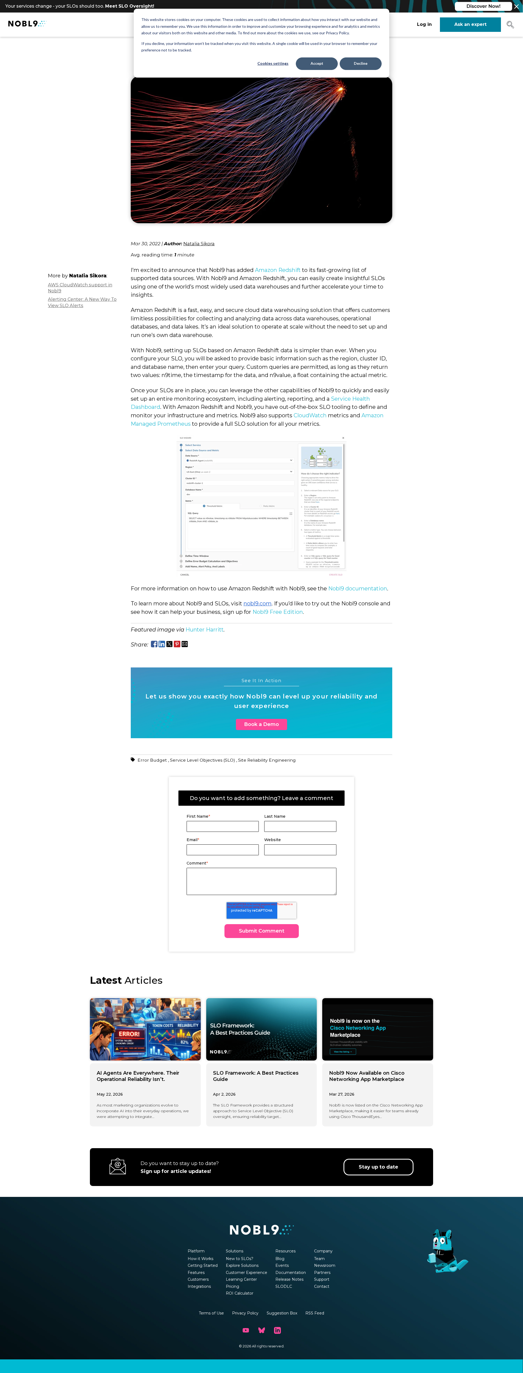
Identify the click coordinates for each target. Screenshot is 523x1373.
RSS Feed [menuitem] (314, 1313)
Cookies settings (272, 63)
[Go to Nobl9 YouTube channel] (245, 1330)
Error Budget (153, 760)
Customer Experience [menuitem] (246, 1272)
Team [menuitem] (319, 1258)
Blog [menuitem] (279, 1258)
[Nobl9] (27, 24)
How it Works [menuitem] (200, 1258)
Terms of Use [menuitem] (211, 1313)
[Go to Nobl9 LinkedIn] (277, 1330)
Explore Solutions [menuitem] (242, 1265)
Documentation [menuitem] (290, 1272)
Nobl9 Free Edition (278, 612)
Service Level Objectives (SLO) (203, 760)
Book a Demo (261, 724)
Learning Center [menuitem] (241, 1279)
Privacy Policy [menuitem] (245, 1313)
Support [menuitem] (321, 1279)
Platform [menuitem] (196, 1251)
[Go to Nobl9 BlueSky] (261, 1330)
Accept (317, 63)
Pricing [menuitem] (232, 1286)
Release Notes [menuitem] (289, 1279)
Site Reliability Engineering (267, 760)
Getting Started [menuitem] (203, 1265)
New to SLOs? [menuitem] (239, 1258)
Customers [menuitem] (198, 1279)
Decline (360, 63)
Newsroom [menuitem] (324, 1265)
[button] (510, 27)
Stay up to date (378, 1167)
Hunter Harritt (205, 629)
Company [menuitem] (323, 1251)
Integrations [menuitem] (199, 1286)
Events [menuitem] (282, 1265)
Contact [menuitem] (321, 1286)
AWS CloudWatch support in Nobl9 (80, 288)
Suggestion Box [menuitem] (282, 1313)
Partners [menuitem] (322, 1272)
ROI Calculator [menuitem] (239, 1293)
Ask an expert (470, 24)
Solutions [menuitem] (234, 1251)
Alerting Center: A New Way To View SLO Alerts (82, 302)
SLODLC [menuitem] (283, 1286)
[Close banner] (516, 6)
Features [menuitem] (196, 1272)
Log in (424, 24)
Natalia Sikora (199, 243)
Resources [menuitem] (285, 1251)
